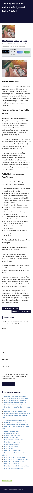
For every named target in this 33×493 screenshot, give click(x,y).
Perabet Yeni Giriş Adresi (11, 431)
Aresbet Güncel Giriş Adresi (12, 435)
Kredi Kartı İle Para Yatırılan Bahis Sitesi (16, 459)
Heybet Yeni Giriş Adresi (11, 437)
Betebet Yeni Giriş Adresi (11, 433)
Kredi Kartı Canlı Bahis (11, 309)
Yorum (4, 328)
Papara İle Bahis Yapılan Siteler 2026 (15, 396)
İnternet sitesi (6, 367)
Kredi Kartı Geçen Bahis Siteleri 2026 (15, 400)
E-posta (5, 359)
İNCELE (20, 52)
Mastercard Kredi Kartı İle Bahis (13, 440)
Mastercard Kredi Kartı (8, 46)
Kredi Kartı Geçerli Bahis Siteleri (13, 468)
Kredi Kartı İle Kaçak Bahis (20, 312)
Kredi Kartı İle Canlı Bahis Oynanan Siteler (16, 466)
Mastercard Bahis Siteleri (11, 444)
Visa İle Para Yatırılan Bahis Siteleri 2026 (16, 424)
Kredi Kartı (24, 44)
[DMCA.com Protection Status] (7, 481)
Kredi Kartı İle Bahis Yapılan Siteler (14, 457)
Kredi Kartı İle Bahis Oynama (12, 451)
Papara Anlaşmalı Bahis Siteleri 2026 (15, 403)
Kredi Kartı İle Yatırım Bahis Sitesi (14, 461)
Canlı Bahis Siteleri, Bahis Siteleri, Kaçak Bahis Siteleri (14, 7)
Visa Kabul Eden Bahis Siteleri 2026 (15, 420)
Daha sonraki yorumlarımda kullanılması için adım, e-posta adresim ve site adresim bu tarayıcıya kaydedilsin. (16, 376)
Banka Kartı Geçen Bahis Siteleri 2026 (15, 422)
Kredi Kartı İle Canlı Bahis (11, 464)
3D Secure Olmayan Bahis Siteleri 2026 (16, 398)
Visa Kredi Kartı (20, 46)
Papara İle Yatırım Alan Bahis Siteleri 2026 (16, 411)
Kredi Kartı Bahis (9, 448)
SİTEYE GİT (27, 52)
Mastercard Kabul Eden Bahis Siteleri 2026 (17, 413)
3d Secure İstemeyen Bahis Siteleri (14, 405)
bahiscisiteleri (16, 44)
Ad (3, 352)
